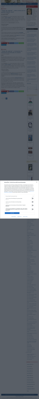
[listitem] (19, 196)
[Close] (37, 182)
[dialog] (19, 199)
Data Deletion (14, 216)
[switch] (32, 198)
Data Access (19, 216)
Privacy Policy (25, 216)
